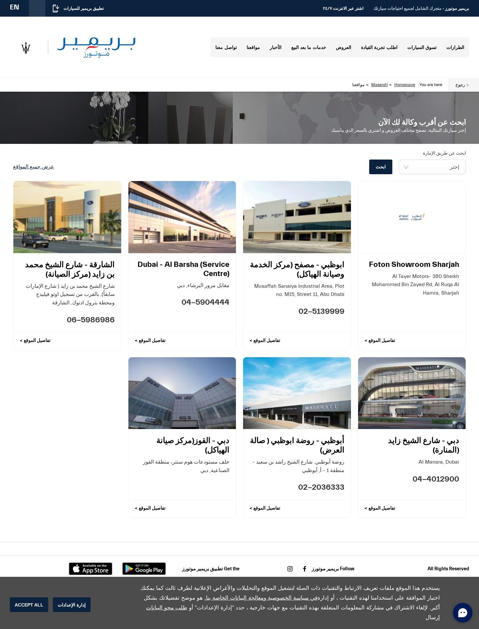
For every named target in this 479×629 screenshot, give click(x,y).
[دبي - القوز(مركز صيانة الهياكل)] (182, 393)
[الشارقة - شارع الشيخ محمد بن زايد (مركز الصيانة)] (67, 217)
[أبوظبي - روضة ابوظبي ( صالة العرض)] (297, 393)
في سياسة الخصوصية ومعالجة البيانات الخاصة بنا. (260, 598)
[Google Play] (144, 568)
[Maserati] (26, 47)
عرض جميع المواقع (33, 167)
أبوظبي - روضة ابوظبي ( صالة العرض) (297, 445)
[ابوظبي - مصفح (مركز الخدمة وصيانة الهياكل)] (297, 217)
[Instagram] (290, 569)
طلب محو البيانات (166, 608)
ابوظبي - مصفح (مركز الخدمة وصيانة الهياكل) (297, 269)
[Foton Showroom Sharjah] (412, 217)
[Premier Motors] (96, 47)
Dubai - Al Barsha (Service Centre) (183, 269)
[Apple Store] (90, 568)
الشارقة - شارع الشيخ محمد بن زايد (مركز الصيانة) (70, 269)
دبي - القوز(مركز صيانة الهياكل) (192, 445)
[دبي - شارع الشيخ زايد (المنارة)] (412, 393)
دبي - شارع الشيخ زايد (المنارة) (423, 445)
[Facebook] (305, 569)
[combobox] (432, 167)
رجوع (460, 84)
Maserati (379, 84)
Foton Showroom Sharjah (414, 264)
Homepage (404, 84)
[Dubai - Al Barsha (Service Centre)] (182, 217)
